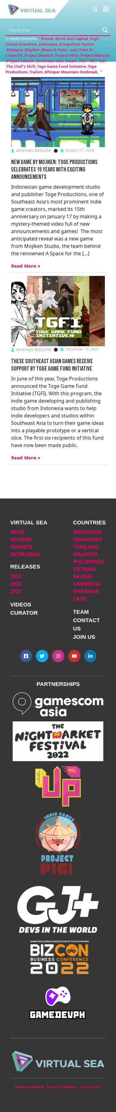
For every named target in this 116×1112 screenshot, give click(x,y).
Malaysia (85, 554)
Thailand (86, 547)
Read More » (25, 266)
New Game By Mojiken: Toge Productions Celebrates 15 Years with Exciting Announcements (54, 169)
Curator (24, 613)
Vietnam (84, 569)
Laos (79, 598)
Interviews (25, 554)
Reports (21, 547)
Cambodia (87, 584)
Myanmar (86, 591)
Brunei (82, 576)
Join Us (84, 637)
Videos (20, 604)
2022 (15, 584)
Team (81, 612)
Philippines (88, 561)
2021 (15, 591)
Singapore (87, 539)
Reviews (21, 539)
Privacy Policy (90, 1087)
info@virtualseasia (29, 1087)
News (17, 532)
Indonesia (87, 532)
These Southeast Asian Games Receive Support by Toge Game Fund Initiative (52, 365)
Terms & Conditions (62, 1087)
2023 (15, 576)
